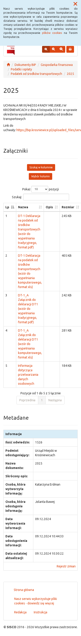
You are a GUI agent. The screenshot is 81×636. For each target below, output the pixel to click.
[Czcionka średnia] (53, 49)
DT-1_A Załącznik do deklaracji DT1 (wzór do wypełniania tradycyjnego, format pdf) (28, 308)
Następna (55, 400)
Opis (49, 207)
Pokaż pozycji (40, 189)
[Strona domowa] (8, 65)
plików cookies (52, 32)
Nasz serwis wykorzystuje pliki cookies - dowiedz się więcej (35, 601)
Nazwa (23, 207)
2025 (70, 74)
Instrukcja (40, 612)
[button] (75, 4)
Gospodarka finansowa (57, 65)
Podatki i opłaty (21, 69)
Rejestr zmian (66, 566)
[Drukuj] (70, 49)
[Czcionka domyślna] (46, 49)
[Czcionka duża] (61, 49)
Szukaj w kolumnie (41, 167)
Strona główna (24, 590)
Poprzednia (27, 400)
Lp (7, 207)
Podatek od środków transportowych (36, 74)
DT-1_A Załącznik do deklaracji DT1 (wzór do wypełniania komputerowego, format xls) (30, 344)
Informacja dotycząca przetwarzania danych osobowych (28, 374)
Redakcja (20, 612)
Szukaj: (17, 197)
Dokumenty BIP (25, 65)
